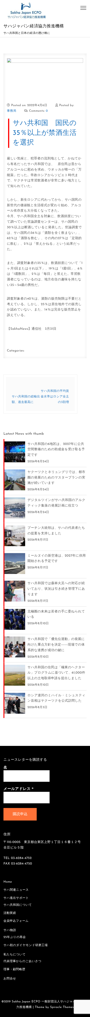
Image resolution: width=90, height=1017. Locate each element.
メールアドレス (18, 789)
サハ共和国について (17, 905)
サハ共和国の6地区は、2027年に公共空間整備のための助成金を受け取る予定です (56, 449)
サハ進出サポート (16, 898)
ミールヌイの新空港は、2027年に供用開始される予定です (56, 558)
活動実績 (9, 913)
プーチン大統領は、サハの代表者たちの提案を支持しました (56, 530)
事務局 (11, 111)
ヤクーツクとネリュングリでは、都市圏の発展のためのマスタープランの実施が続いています (56, 477)
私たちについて (14, 954)
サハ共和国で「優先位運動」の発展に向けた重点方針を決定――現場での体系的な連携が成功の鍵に (56, 644)
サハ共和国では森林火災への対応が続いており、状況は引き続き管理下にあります (56, 589)
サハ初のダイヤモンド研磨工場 (25, 945)
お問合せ (9, 978)
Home (7, 882)
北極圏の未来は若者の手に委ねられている (56, 614)
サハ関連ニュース (16, 890)
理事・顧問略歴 (14, 969)
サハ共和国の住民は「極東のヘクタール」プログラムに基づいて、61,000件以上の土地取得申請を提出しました (56, 673)
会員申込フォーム (16, 921)
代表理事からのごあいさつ (22, 961)
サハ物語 (9, 930)
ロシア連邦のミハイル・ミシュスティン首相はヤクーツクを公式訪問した (56, 698)
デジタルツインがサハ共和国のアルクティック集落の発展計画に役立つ (56, 502)
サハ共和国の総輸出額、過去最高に (26, 399)
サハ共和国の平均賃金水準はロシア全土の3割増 (55, 397)
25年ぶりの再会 (14, 937)
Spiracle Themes (62, 1007)
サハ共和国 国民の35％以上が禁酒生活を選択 (45, 133)
